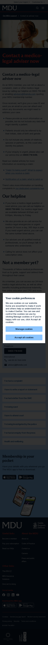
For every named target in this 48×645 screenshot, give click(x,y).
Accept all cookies (24, 337)
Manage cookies (24, 329)
